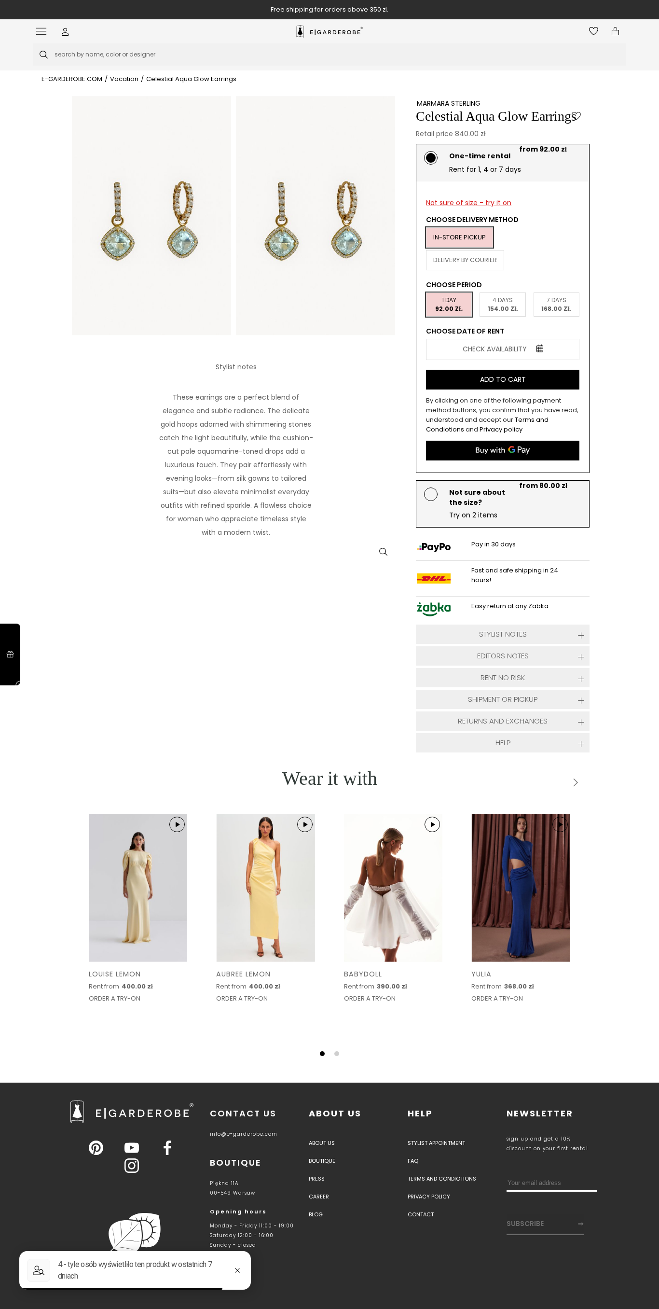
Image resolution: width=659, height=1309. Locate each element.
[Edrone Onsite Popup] (329, 654)
